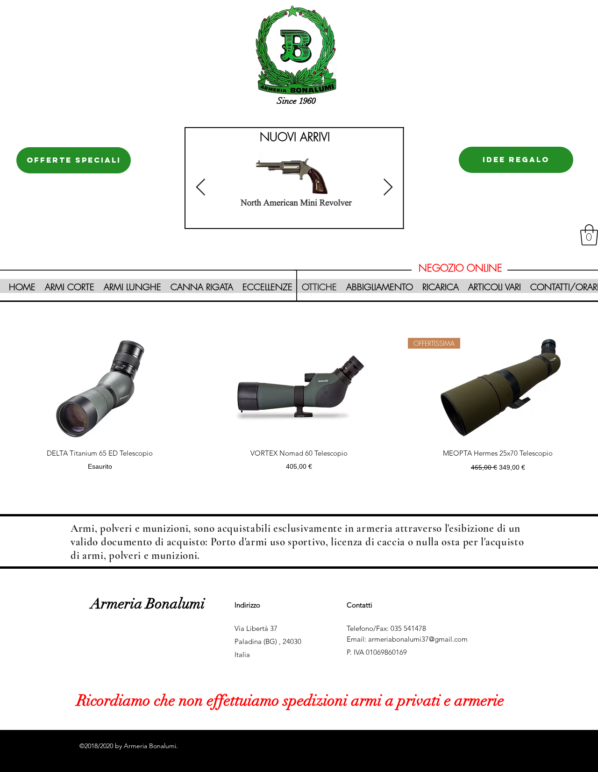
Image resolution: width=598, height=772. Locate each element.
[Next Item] (388, 188)
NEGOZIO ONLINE (460, 268)
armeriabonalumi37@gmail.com (418, 639)
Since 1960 (296, 101)
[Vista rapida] (100, 388)
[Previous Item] (200, 188)
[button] (589, 234)
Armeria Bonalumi (148, 604)
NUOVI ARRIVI (295, 137)
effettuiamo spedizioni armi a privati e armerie (353, 700)
